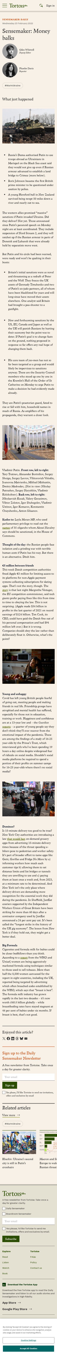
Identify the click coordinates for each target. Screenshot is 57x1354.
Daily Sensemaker (15, 1208)
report (24, 957)
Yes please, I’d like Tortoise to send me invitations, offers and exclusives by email (29, 1094)
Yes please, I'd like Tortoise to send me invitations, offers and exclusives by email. (28, 1230)
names (6, 528)
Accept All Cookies (28, 1348)
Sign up (9, 1085)
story (5, 590)
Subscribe (11, 1239)
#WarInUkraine (12, 85)
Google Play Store (14, 1309)
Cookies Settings (28, 1340)
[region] (28, 1336)
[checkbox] (3, 1092)
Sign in (50, 5)
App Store (9, 1302)
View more (8, 1115)
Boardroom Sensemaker (18, 1213)
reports (6, 726)
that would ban (16, 839)
